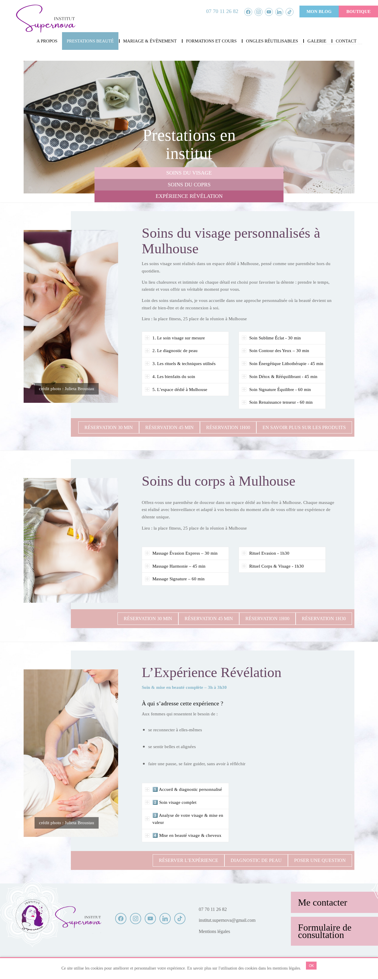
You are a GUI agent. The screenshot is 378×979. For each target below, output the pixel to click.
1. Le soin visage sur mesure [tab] (178, 338)
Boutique (358, 11)
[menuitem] (47, 41)
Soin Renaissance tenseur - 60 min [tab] (281, 402)
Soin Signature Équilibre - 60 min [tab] (280, 389)
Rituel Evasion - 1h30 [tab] (269, 553)
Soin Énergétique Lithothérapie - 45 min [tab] (286, 363)
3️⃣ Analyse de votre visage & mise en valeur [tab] (187, 819)
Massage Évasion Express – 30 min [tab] (185, 553)
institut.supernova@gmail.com (227, 920)
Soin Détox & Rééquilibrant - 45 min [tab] (283, 376)
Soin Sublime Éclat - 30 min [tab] (275, 338)
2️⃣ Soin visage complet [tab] (174, 802)
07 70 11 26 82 (222, 11)
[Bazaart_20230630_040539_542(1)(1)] (45, 19)
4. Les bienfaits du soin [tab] (173, 376)
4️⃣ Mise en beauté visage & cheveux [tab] (186, 835)
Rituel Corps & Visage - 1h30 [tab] (276, 566)
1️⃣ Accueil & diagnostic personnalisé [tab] (187, 789)
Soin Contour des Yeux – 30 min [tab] (279, 350)
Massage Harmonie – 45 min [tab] (179, 566)
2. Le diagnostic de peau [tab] (175, 350)
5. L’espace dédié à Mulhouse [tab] (179, 389)
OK (311, 966)
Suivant (341, 127)
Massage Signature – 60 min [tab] (178, 578)
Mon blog (319, 11)
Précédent (37, 127)
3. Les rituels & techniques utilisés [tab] (184, 363)
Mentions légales (214, 931)
